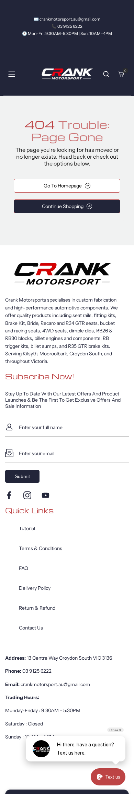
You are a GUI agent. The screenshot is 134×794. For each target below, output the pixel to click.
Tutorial (27, 528)
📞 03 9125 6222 (67, 26)
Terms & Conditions (40, 548)
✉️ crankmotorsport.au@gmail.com (67, 19)
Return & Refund (37, 608)
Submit (22, 476)
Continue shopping (62, 206)
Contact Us (31, 628)
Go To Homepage (63, 186)
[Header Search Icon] (106, 74)
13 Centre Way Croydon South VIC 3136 (69, 658)
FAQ (23, 568)
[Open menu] (11, 74)
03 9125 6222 (37, 671)
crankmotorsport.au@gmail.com (55, 684)
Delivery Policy (35, 588)
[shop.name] (67, 273)
